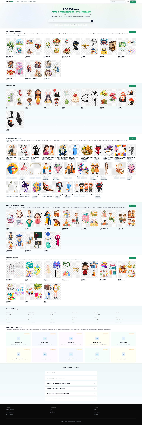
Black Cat (33, 161)
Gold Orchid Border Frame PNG (35, 175)
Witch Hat (27, 196)
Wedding (45, 279)
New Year (26, 301)
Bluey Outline (72, 159)
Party (63, 279)
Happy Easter (83, 228)
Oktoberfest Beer (97, 317)
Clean (9, 1)
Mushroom (8, 317)
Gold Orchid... (38, 177)
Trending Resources (10, 409)
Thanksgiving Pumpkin (10, 322)
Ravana (29, 319)
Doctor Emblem (64, 159)
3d (6, 107)
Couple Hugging (47, 228)
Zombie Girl (58, 197)
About (95, 409)
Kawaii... (105, 159)
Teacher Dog (9, 159)
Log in (128, 1)
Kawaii (63, 107)
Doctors (58, 159)
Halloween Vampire (53, 312)
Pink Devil (129, 179)
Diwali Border (52, 319)
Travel (45, 301)
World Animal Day (121, 56)
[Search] (124, 1)
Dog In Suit (9, 161)
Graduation (83, 279)
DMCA (95, 411)
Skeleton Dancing (31, 314)
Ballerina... (22, 179)
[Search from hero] (92, 21)
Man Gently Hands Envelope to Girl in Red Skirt (46, 176)
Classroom (30, 317)
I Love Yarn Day (27, 56)
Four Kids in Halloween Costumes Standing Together (84, 194)
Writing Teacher (28, 250)
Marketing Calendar (9, 414)
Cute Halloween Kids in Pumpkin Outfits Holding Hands (94, 176)
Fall (56, 24)
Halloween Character (10, 312)
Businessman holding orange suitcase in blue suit (68, 195)
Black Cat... (33, 159)
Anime (45, 107)
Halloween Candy (74, 24)
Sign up (133, 1)
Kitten (7, 228)
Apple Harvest (25, 159)
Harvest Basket (97, 314)
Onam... (44, 196)
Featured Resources (10, 412)
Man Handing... (45, 179)
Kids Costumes (81, 196)
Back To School (103, 279)
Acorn (80, 24)
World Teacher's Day (66, 56)
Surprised (27, 228)
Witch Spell (22, 196)
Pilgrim (73, 322)
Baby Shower (8, 301)
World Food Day (47, 56)
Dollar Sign (34, 197)
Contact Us (96, 414)
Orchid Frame (32, 177)
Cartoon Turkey (53, 322)
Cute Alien (46, 250)
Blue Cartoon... (72, 161)
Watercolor (102, 107)
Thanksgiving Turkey (119, 319)
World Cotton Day (47, 78)
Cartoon (26, 107)
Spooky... (57, 196)
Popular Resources (9, 411)
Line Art (82, 107)
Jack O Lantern (75, 312)
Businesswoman (104, 179)
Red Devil (96, 161)
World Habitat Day (9, 56)
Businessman (67, 197)
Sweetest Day (9, 78)
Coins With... (35, 196)
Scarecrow (118, 314)
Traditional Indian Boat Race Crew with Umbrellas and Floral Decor (48, 195)
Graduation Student (10, 250)
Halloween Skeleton (32, 312)
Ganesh (84, 24)
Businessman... (67, 196)
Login (51, 409)
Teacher (30, 1)
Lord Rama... (130, 159)
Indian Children (49, 159)
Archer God (130, 161)
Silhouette (8, 129)
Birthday (26, 279)
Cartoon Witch (9, 314)
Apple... (20, 159)
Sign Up (51, 411)
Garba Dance (118, 317)
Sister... (43, 159)
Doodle (119, 107)
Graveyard (66, 24)
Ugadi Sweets (84, 159)
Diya (72, 319)
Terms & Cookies (97, 412)
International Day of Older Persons (31, 78)
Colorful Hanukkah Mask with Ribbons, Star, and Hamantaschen (82, 176)
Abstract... (117, 159)
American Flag (96, 319)
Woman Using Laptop (104, 228)
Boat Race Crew (50, 196)
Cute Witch (118, 312)
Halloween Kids (93, 179)
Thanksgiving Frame (31, 322)
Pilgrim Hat (96, 322)
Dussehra (83, 56)
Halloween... (97, 159)
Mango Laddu (84, 161)
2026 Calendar (9, 279)
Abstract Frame (118, 161)
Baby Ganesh (74, 317)
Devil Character (56, 179)
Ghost (109, 159)
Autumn (34, 1)
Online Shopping (119, 322)
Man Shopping (65, 228)
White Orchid (15, 196)
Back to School (24, 1)
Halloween (17, 1)
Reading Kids (120, 228)
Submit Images (53, 412)
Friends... (76, 196)
